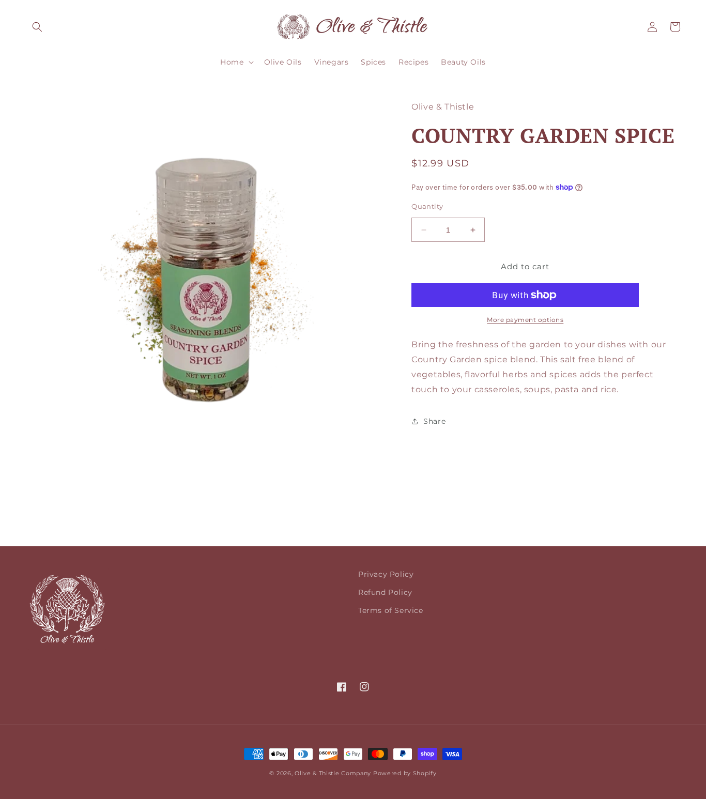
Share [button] (434, 421)
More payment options (525, 320)
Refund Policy (385, 592)
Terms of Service (390, 610)
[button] (37, 27)
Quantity (427, 206)
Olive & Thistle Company (333, 773)
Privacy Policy (385, 574)
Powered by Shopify (405, 773)
